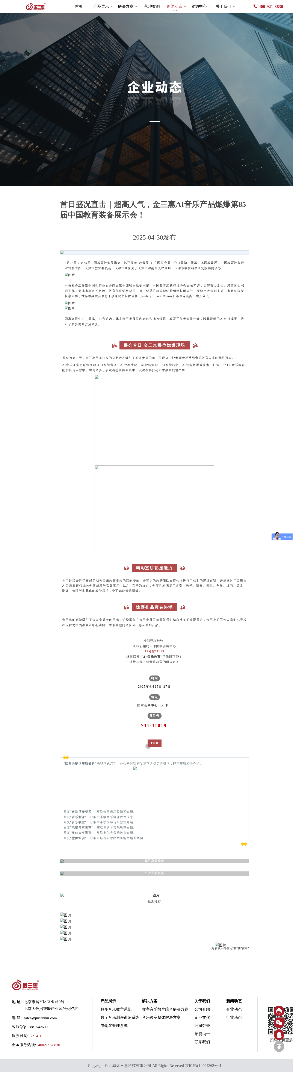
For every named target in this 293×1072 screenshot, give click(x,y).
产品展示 (101, 6)
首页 (79, 6)
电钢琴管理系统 (114, 1025)
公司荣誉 (202, 1025)
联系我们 (202, 1042)
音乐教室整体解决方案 (157, 1017)
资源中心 (199, 6)
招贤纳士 (202, 1034)
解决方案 (125, 6)
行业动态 (234, 1017)
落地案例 (152, 6)
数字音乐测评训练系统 (116, 1017)
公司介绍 (202, 1009)
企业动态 (234, 1009)
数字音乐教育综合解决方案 (157, 1009)
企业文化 (202, 1017)
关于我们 (223, 6)
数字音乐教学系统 (116, 1009)
